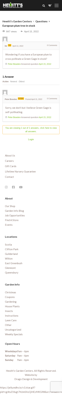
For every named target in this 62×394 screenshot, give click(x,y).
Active (5, 81)
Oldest (21, 81)
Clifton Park (11, 249)
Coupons (10, 296)
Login (31, 139)
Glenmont (10, 267)
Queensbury (11, 272)
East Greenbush (13, 263)
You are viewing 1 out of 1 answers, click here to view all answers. (31, 130)
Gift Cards (10, 166)
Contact (9, 176)
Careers (9, 160)
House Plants (12, 306)
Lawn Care (11, 320)
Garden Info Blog (14, 210)
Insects (9, 310)
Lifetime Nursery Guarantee (20, 171)
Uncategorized (13, 329)
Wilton (9, 258)
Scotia (8, 244)
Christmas (10, 292)
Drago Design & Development (31, 379)
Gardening (11, 301)
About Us (10, 155)
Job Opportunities (15, 215)
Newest (13, 81)
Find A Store (12, 220)
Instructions (11, 315)
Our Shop (10, 206)
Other (8, 324)
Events (9, 224)
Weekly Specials (14, 334)
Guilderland (11, 253)
